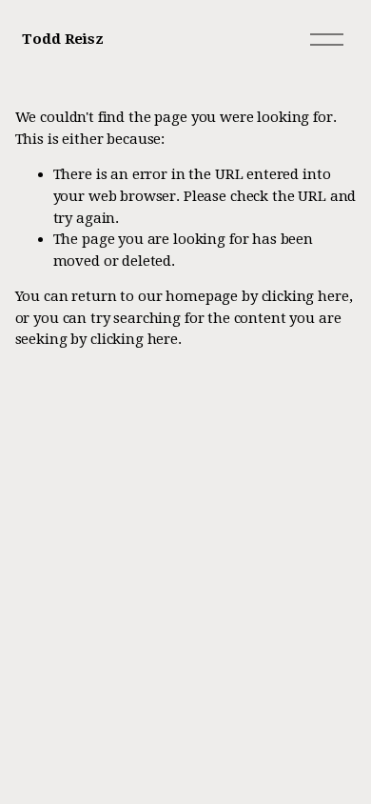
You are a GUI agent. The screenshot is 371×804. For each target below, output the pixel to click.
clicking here (305, 296)
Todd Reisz (63, 39)
